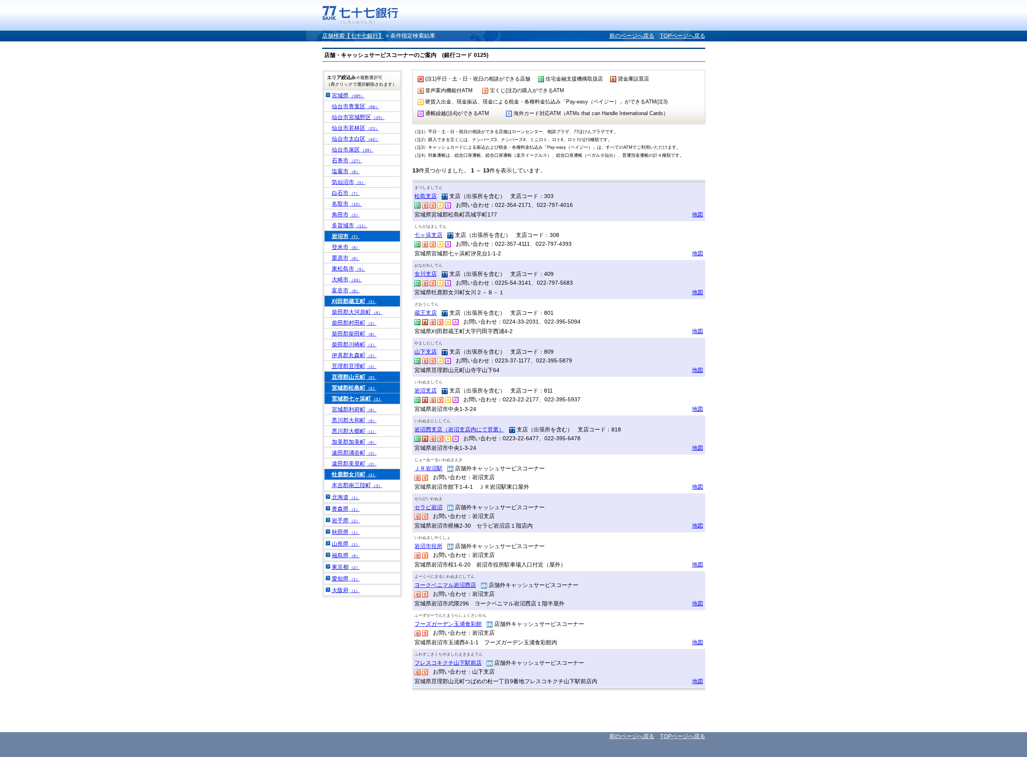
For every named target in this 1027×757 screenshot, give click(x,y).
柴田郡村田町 (354, 323)
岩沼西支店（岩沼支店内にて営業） (459, 429)
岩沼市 (346, 236)
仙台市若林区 (355, 128)
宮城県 (348, 95)
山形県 (346, 543)
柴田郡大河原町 (357, 312)
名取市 (347, 203)
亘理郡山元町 (354, 377)
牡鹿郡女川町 (354, 474)
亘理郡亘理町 (354, 366)
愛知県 (346, 578)
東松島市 (348, 268)
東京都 (346, 567)
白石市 (346, 193)
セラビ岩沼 (428, 507)
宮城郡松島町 (354, 388)
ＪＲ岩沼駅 (428, 468)
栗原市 (346, 258)
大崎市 (347, 279)
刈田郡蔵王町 (354, 301)
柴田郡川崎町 (354, 344)
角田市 (346, 214)
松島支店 (425, 196)
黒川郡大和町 (354, 420)
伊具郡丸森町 (354, 355)
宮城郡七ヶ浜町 (357, 398)
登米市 (346, 247)
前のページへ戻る (631, 35)
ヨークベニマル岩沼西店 (445, 585)
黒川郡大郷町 (354, 431)
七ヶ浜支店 (428, 235)
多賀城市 (350, 225)
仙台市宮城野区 (358, 117)
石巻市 (347, 160)
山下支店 (425, 351)
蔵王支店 (425, 313)
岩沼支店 (425, 390)
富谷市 (346, 290)
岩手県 (346, 520)
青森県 (346, 509)
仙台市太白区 (355, 139)
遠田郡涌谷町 (354, 452)
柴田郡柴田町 (354, 333)
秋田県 (346, 532)
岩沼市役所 (428, 546)
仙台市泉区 (352, 149)
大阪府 (346, 590)
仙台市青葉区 (355, 106)
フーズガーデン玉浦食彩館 (448, 624)
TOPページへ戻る (682, 35)
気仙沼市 (348, 182)
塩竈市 (346, 171)
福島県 (346, 555)
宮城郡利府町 (354, 409)
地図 (697, 214)
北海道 (346, 497)
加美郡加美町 (354, 442)
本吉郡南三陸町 (357, 485)
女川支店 (425, 274)
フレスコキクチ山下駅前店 (448, 663)
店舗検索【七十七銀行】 (353, 35)
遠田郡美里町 (354, 463)
